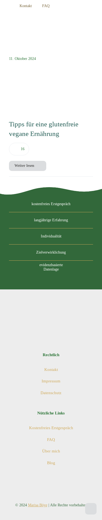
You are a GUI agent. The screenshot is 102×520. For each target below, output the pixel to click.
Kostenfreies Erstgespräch (51, 428)
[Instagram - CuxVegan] (77, 6)
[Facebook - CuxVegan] (86, 6)
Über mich (51, 451)
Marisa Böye (37, 505)
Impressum (51, 381)
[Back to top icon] (91, 509)
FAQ (51, 439)
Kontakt (51, 369)
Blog (51, 463)
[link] (30, 88)
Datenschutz (51, 393)
